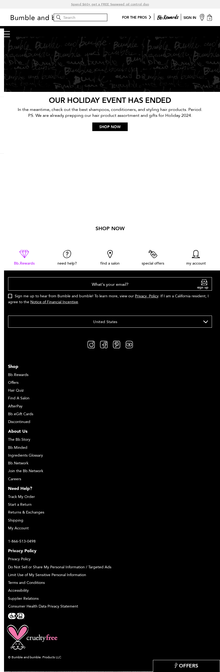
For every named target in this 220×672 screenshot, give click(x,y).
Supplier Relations (23, 598)
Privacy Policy (146, 296)
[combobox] (110, 322)
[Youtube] (129, 344)
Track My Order (21, 496)
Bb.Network (18, 463)
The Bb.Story (19, 439)
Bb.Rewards (18, 374)
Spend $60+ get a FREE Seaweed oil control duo (110, 4)
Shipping (15, 520)
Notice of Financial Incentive (54, 302)
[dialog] (110, 293)
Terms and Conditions (26, 582)
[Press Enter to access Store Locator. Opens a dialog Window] (202, 17)
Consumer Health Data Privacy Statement (43, 606)
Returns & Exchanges (26, 512)
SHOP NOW (110, 126)
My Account (18, 528)
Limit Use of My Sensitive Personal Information (47, 574)
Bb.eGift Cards (20, 414)
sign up (202, 287)
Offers (13, 382)
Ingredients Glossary (25, 455)
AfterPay (15, 406)
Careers (14, 479)
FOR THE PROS (134, 18)
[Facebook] (104, 344)
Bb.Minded (17, 447)
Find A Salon (19, 398)
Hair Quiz (16, 390)
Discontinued (19, 421)
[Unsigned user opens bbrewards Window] (168, 16)
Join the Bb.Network (25, 471)
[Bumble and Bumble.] (50, 17)
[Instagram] (91, 344)
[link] (24, 258)
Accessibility (18, 590)
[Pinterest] (116, 344)
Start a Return (20, 504)
